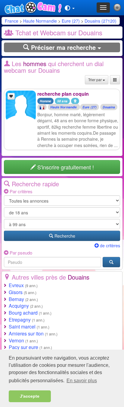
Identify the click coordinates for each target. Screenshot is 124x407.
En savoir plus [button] (82, 380)
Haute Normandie (40, 21)
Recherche (64, 236)
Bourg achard (23, 312)
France (11, 21)
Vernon (16, 340)
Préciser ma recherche (63, 47)
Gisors (16, 292)
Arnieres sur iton (26, 333)
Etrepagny (20, 319)
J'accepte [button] (29, 396)
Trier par (95, 79)
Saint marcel (22, 326)
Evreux (16, 285)
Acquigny (19, 305)
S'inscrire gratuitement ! (65, 167)
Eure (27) (71, 21)
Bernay (16, 299)
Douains (109, 107)
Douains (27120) (100, 21)
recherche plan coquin (63, 93)
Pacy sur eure (23, 347)
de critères (109, 245)
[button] (70, 7)
